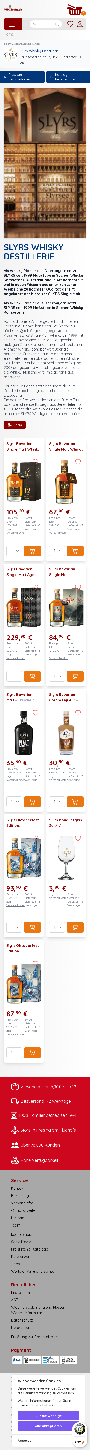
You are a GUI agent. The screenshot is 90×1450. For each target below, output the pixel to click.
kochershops (22, 1234)
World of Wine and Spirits (32, 1271)
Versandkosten (15, 532)
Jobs (15, 1264)
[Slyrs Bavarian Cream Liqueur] (66, 750)
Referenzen (20, 1256)
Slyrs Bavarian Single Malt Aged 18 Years (21, 574)
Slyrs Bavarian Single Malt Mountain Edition (64, 574)
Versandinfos (22, 1203)
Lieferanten (20, 1327)
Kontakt (18, 1188)
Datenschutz (22, 1320)
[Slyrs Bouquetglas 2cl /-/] (66, 875)
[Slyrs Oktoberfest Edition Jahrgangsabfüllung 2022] (24, 1001)
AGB (14, 1300)
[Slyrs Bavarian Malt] (24, 750)
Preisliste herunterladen (19, 77)
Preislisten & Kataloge (29, 1249)
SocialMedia (21, 1241)
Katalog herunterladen (65, 77)
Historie (17, 1217)
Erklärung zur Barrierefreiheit (35, 1336)
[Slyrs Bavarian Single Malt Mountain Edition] (66, 625)
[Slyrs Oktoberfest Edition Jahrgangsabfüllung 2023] (24, 875)
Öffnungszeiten (24, 1210)
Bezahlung (20, 1195)
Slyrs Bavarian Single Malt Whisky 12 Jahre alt (23, 449)
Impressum (20, 1292)
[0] (75, 9)
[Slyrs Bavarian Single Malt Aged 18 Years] (24, 625)
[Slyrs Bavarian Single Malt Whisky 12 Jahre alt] (24, 499)
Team (15, 1225)
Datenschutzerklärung (46, 1405)
